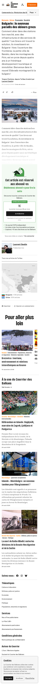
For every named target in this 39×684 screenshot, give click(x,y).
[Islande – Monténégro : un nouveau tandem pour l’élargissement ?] (19, 464)
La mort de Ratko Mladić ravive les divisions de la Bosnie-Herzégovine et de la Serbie (18, 545)
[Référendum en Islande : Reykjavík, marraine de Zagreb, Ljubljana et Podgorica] (19, 403)
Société (27, 20)
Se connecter (29, 236)
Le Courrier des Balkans (14, 4)
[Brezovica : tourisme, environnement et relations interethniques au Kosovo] (17, 340)
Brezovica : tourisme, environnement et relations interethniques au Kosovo (15, 362)
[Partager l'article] (12, 92)
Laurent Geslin (7, 81)
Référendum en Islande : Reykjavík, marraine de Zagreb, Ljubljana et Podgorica (18, 426)
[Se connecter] (23, 5)
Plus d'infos (29, 678)
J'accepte (8, 678)
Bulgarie (5, 20)
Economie (19, 20)
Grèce (12, 20)
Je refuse (19, 678)
